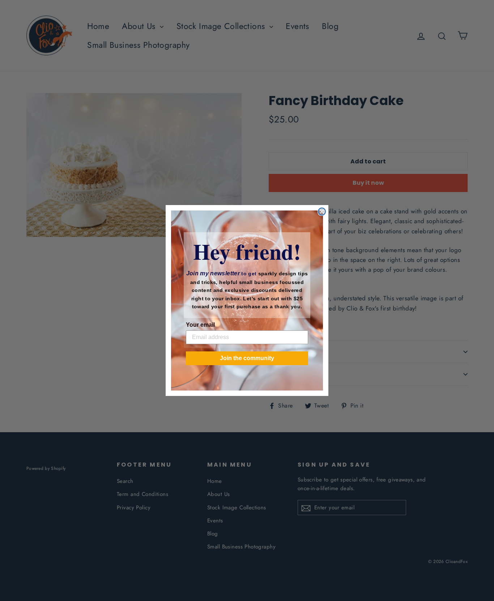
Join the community (247, 358)
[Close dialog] (321, 211)
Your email (200, 325)
